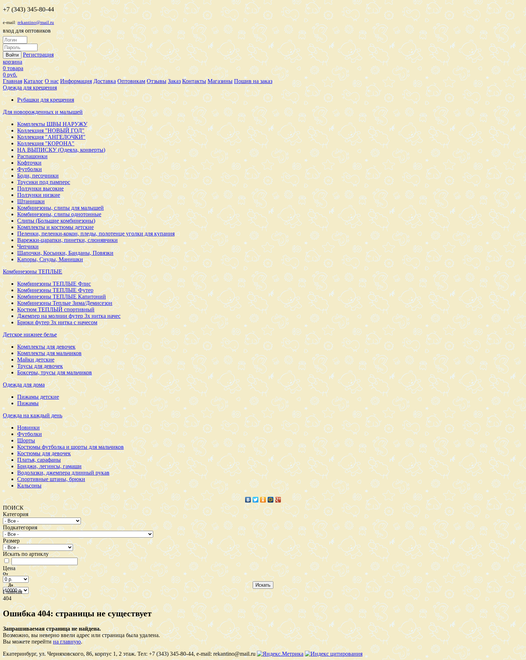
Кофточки (29, 163)
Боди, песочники (38, 176)
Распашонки (32, 156)
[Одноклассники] (263, 499)
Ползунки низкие (38, 195)
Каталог (33, 81)
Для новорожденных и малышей (43, 112)
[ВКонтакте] (248, 499)
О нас (52, 81)
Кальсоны (29, 485)
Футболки (29, 169)
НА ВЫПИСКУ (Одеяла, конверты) (61, 150)
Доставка (104, 81)
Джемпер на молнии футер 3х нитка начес (69, 316)
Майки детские (35, 359)
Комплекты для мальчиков (49, 353)
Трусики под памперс (43, 182)
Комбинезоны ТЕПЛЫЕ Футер (55, 290)
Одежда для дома (24, 385)
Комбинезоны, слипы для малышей (60, 208)
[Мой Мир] (270, 499)
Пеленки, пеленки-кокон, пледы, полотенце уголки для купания (96, 233)
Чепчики (28, 246)
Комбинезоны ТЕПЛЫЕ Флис (54, 284)
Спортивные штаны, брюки (51, 479)
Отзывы (156, 81)
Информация (76, 81)
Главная (12, 81)
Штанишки (31, 201)
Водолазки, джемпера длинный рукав (63, 473)
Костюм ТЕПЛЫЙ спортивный (55, 309)
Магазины (220, 81)
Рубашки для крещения (45, 100)
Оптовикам (131, 81)
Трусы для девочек (40, 366)
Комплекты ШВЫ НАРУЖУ (52, 124)
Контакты (194, 81)
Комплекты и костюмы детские (55, 227)
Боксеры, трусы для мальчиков (54, 372)
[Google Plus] (278, 499)
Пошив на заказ (253, 81)
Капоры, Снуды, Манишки (50, 259)
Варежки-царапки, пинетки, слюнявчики (67, 240)
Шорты (26, 440)
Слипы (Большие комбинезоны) (56, 221)
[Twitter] (255, 499)
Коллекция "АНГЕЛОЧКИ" (51, 137)
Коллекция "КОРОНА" (45, 143)
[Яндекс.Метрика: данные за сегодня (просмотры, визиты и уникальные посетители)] (280, 654)
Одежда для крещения (30, 87)
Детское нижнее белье (30, 334)
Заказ (174, 81)
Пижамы (28, 403)
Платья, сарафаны (39, 460)
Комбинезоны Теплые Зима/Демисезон (64, 303)
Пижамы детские (38, 397)
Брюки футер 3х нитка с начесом (57, 322)
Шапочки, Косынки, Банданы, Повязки (65, 253)
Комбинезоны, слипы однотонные (59, 214)
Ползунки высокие (40, 188)
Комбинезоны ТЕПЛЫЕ (32, 271)
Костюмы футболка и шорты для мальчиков (70, 447)
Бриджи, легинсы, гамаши (49, 466)
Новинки (28, 427)
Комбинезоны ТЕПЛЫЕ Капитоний (61, 296)
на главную (67, 642)
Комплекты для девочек (46, 347)
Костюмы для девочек (44, 453)
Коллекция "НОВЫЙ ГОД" (50, 130)
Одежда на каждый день (32, 415)
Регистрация (38, 55)
